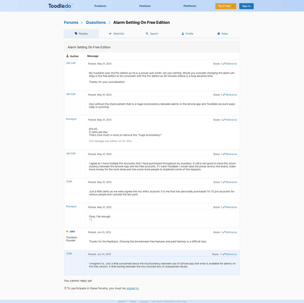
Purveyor (71, 118)
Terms (133, 301)
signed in (132, 288)
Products (100, 6)
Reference (231, 63)
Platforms (189, 6)
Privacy (122, 301)
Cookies (144, 301)
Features (145, 6)
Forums (71, 22)
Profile (189, 33)
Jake (72, 231)
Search (154, 33)
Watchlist (118, 33)
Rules (225, 33)
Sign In (246, 6)
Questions (96, 22)
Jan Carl (70, 62)
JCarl (69, 181)
